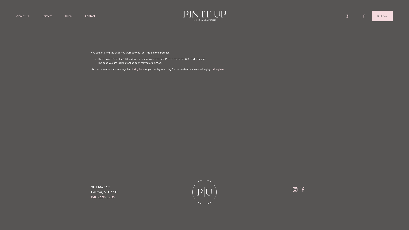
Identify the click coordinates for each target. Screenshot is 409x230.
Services (47, 16)
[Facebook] (364, 16)
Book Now (382, 16)
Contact (90, 16)
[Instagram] (347, 16)
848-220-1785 (103, 197)
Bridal (69, 16)
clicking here (137, 69)
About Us (22, 16)
